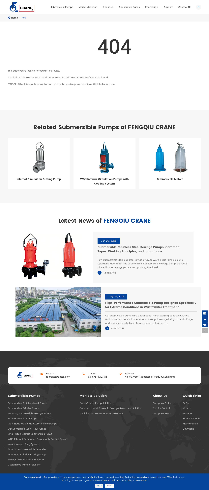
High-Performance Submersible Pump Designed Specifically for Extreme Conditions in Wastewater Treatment (150, 305)
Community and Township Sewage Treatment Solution (110, 408)
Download (188, 429)
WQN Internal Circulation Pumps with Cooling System (104, 181)
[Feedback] (205, 324)
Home (14, 18)
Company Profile (162, 403)
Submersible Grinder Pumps (23, 408)
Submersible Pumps (61, 7)
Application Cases (129, 7)
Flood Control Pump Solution (95, 403)
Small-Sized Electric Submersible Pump (30, 434)
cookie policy (126, 480)
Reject (99, 485)
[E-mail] (205, 313)
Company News (162, 413)
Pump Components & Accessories (27, 449)
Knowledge (151, 7)
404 (24, 18)
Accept (109, 485)
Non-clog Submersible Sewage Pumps (29, 413)
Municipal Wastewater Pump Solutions (101, 413)
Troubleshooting (192, 418)
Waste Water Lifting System (23, 444)
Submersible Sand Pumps (22, 418)
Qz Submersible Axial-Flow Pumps (27, 429)
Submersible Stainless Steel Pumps (27, 403)
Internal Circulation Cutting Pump (39, 179)
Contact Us (184, 7)
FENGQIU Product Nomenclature (26, 460)
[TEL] (205, 319)
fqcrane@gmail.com (58, 377)
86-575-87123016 (97, 377)
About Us (108, 7)
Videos (187, 408)
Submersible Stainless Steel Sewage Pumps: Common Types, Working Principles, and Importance (138, 249)
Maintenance (190, 424)
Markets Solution (88, 7)
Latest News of (104, 221)
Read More (107, 273)
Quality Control (161, 408)
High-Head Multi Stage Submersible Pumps (32, 424)
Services (187, 413)
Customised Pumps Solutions (24, 465)
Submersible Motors (170, 179)
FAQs (186, 403)
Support (168, 7)
